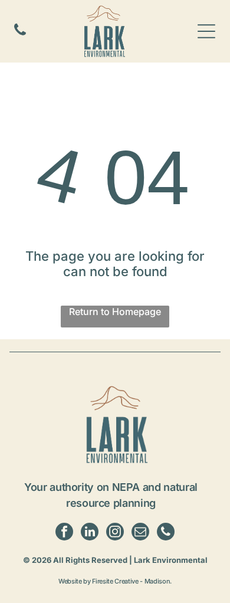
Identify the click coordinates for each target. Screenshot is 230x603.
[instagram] (115, 533)
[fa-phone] (20, 34)
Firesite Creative (115, 581)
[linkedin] (89, 533)
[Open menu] (206, 31)
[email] (140, 533)
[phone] (166, 533)
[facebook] (64, 533)
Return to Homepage (115, 311)
